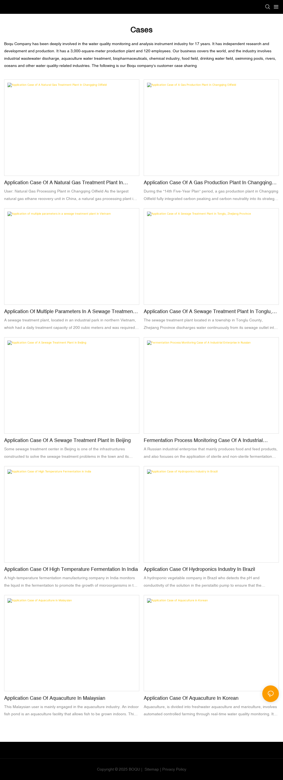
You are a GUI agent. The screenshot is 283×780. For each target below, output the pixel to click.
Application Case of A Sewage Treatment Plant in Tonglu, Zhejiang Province (208, 311)
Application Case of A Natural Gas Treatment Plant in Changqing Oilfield (63, 183)
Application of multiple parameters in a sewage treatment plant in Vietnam (69, 311)
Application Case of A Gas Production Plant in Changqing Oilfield (208, 183)
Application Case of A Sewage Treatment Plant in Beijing (67, 440)
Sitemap (151, 769)
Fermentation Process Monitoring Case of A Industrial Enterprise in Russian (203, 440)
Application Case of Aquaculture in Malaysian (54, 698)
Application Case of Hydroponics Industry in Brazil (199, 569)
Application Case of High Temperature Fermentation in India (71, 569)
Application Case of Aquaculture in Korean (191, 698)
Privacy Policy (174, 769)
